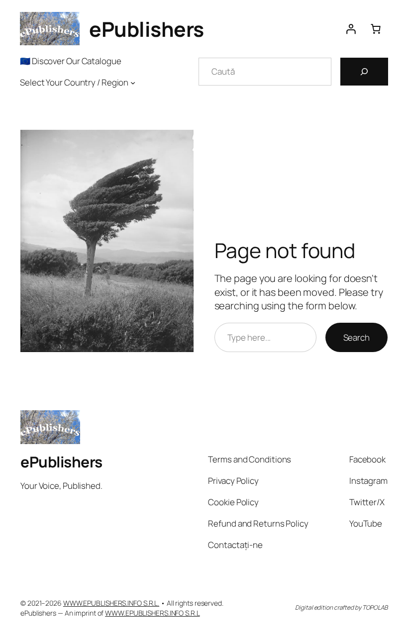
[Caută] (364, 72)
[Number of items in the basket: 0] (375, 28)
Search (356, 337)
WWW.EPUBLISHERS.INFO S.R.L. (111, 603)
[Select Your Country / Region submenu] (132, 82)
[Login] (350, 28)
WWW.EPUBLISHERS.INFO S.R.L (152, 613)
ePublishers (146, 29)
